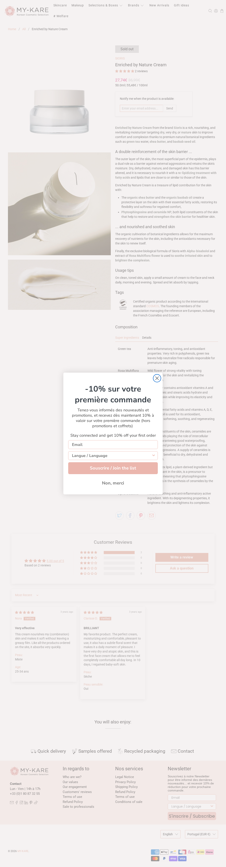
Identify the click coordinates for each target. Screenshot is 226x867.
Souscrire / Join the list (113, 468)
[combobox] (111, 455)
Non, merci (113, 483)
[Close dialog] (157, 378)
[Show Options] (153, 455)
